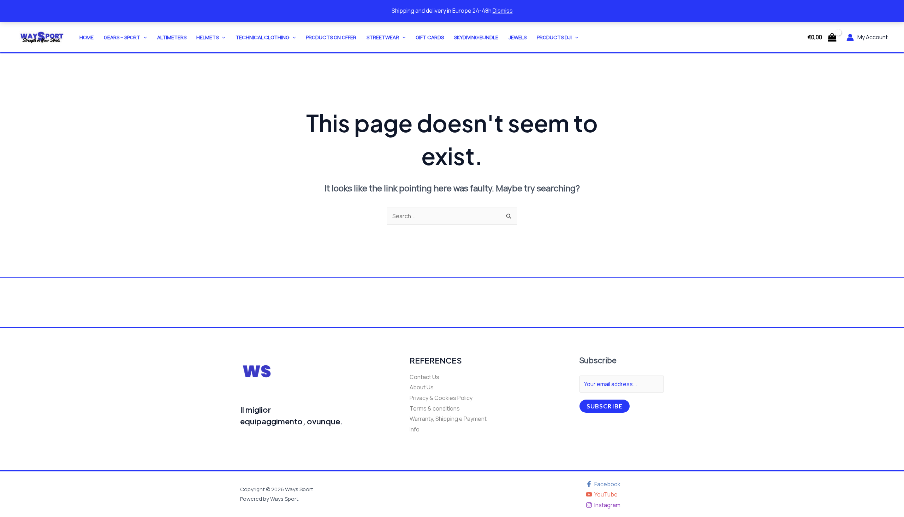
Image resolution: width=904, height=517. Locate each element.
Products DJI (554, 37)
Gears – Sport (122, 37)
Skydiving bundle (476, 37)
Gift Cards (430, 37)
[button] (143, 37)
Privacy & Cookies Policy (441, 398)
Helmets (207, 37)
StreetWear (383, 37)
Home (86, 37)
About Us (422, 387)
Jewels (518, 37)
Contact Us (424, 377)
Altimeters (171, 37)
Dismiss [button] (503, 10)
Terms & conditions (435, 408)
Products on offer (331, 37)
